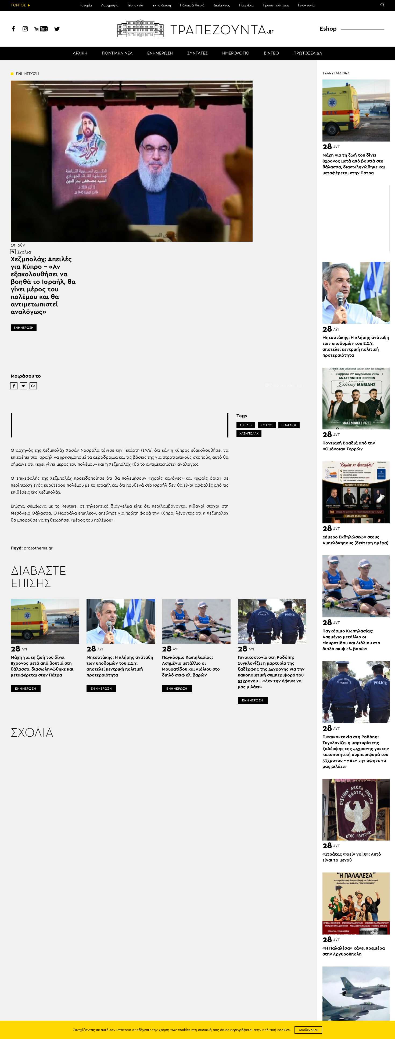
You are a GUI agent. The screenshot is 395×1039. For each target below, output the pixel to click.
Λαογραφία (110, 5)
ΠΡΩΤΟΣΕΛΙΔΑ (307, 53)
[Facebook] (13, 29)
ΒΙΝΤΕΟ (271, 53)
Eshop (328, 29)
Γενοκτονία (306, 5)
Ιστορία (86, 5)
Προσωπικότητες (276, 5)
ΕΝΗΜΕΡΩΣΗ (160, 53)
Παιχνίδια (246, 5)
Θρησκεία (135, 5)
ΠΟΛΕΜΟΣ (289, 425)
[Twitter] (57, 29)
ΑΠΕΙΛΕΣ (245, 425)
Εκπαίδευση (161, 5)
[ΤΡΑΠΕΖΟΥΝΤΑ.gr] (197, 28)
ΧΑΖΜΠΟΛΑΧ (248, 433)
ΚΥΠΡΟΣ (267, 425)
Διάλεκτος (222, 5)
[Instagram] (25, 29)
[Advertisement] (119, 425)
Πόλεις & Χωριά (192, 5)
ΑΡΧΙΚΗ (80, 53)
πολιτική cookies (276, 1030)
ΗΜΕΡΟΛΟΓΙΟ (235, 53)
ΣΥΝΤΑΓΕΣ (197, 53)
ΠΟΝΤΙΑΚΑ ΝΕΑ (117, 53)
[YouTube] (41, 29)
